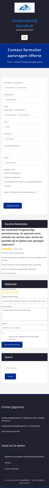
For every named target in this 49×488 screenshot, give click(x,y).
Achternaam (8, 94)
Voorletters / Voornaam (13, 82)
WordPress (25, 480)
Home (9, 62)
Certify (39, 480)
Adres (6, 106)
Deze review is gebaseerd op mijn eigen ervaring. (24, 337)
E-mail (6, 157)
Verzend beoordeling (12, 344)
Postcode (7, 134)
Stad (5, 122)
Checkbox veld (9, 169)
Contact (8, 462)
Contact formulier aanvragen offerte (28, 62)
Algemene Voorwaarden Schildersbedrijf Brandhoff (24, 456)
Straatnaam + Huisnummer (14, 110)
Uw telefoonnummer (12, 146)
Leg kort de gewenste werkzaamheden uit (20, 192)
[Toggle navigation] (24, 37)
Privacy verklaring (11, 469)
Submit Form (12, 205)
